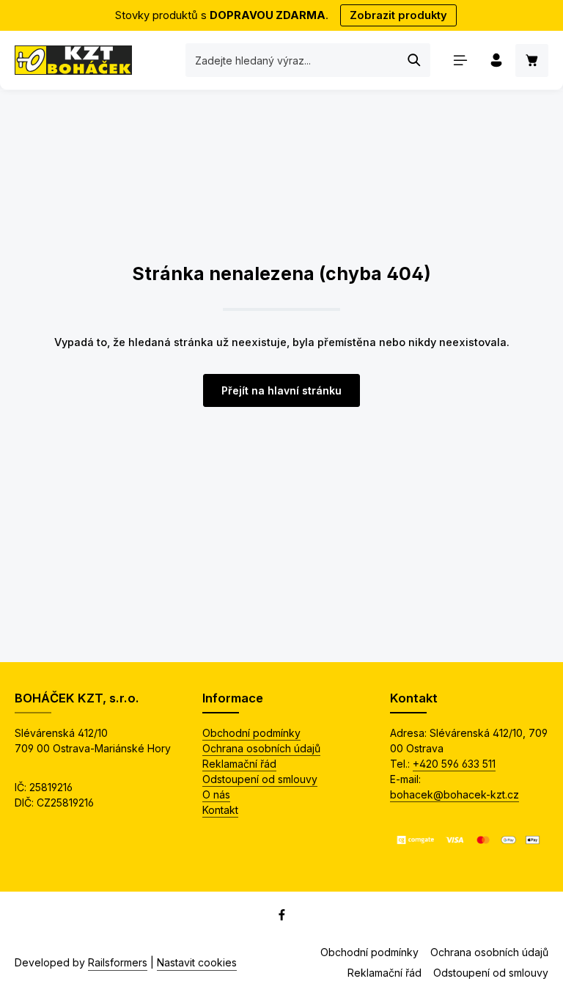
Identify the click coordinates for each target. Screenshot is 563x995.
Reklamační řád (239, 763)
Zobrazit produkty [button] (398, 15)
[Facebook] (282, 917)
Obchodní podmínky (251, 733)
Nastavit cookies (197, 962)
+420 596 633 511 (454, 763)
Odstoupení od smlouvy (259, 779)
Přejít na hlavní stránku (281, 390)
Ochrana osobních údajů (261, 748)
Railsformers (117, 962)
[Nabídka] (460, 60)
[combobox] (292, 60)
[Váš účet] (495, 60)
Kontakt (220, 810)
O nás (216, 794)
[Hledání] (414, 60)
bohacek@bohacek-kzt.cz (454, 794)
